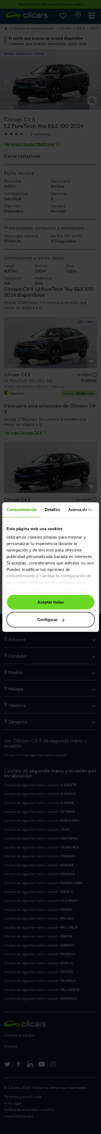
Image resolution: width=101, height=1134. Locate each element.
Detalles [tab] (52, 509)
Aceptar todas (50, 601)
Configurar (47, 619)
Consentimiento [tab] (21, 509)
